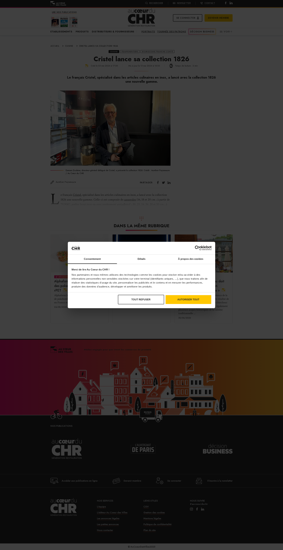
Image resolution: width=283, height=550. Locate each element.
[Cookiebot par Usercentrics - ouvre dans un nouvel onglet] (197, 248)
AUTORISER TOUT (188, 299)
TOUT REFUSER (141, 299)
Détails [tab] (142, 258)
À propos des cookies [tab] (190, 258)
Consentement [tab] (92, 258)
